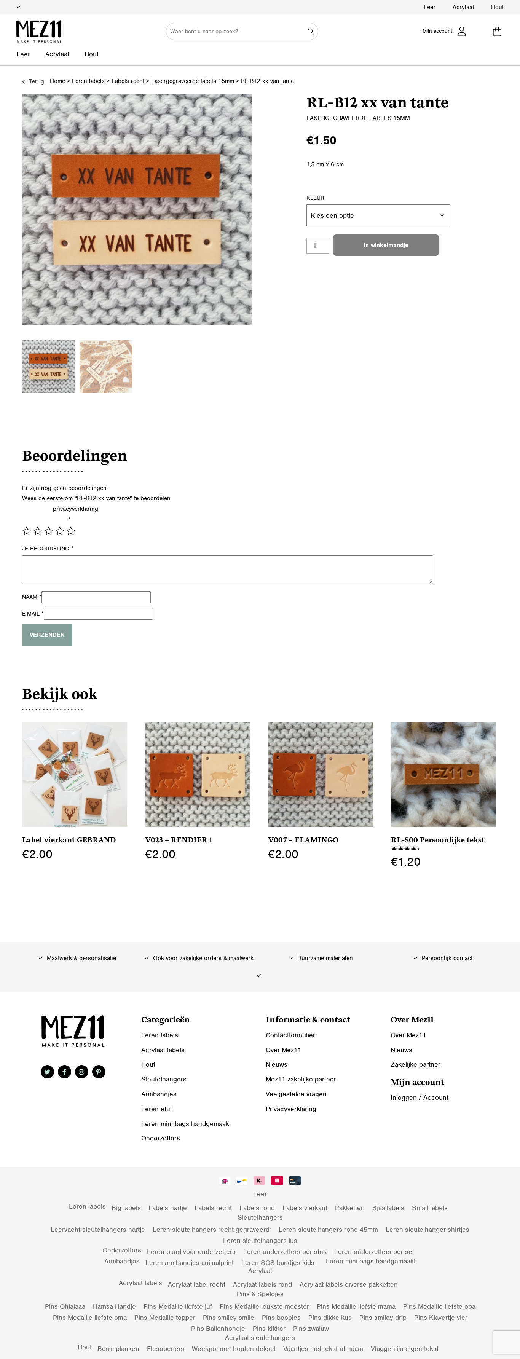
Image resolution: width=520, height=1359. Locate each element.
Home (57, 81)
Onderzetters (160, 1138)
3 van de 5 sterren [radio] (48, 531)
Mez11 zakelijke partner (301, 1079)
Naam (31, 597)
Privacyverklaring (291, 1109)
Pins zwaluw (311, 1328)
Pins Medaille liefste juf (178, 1306)
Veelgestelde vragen (296, 1094)
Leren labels (88, 81)
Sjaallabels (388, 1208)
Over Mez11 (283, 1050)
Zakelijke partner (415, 1064)
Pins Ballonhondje (218, 1328)
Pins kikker (269, 1328)
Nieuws (276, 1064)
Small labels (430, 1208)
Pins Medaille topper (164, 1317)
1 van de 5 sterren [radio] (26, 531)
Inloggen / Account (419, 1097)
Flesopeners (165, 1349)
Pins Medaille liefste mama (356, 1306)
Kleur (315, 198)
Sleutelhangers (164, 1079)
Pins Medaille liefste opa (439, 1306)
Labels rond (257, 1208)
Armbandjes (159, 1094)
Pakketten (350, 1208)
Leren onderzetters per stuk (285, 1251)
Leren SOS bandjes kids (277, 1263)
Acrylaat (463, 7)
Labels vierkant (304, 1208)
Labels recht (128, 81)
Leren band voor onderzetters (191, 1251)
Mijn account (437, 31)
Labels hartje (167, 1208)
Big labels (126, 1208)
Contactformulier (290, 1035)
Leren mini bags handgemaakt (186, 1124)
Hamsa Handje (114, 1306)
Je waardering (46, 519)
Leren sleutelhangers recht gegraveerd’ (212, 1229)
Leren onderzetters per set (374, 1251)
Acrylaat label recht (196, 1284)
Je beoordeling (47, 548)
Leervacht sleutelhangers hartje (98, 1229)
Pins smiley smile (228, 1317)
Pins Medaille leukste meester (264, 1306)
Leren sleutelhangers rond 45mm (328, 1229)
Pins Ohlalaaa (65, 1306)
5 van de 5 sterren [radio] (70, 531)
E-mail (33, 613)
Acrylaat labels (163, 1050)
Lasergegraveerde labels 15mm (192, 81)
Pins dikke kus (330, 1317)
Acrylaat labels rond (262, 1284)
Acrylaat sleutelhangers (260, 1337)
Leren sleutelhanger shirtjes (427, 1229)
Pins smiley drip (383, 1317)
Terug (35, 81)
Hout (497, 7)
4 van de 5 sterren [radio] (59, 531)
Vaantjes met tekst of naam (323, 1349)
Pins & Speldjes (260, 1294)
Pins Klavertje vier (440, 1317)
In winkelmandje (386, 245)
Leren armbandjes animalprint (189, 1263)
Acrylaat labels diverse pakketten (349, 1284)
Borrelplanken (118, 1349)
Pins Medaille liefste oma (90, 1317)
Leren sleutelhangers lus (260, 1240)
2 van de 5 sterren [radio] (37, 531)
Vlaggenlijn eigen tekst (405, 1349)
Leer (429, 7)
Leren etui (156, 1109)
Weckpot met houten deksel (234, 1349)
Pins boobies (281, 1317)
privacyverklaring (75, 509)
